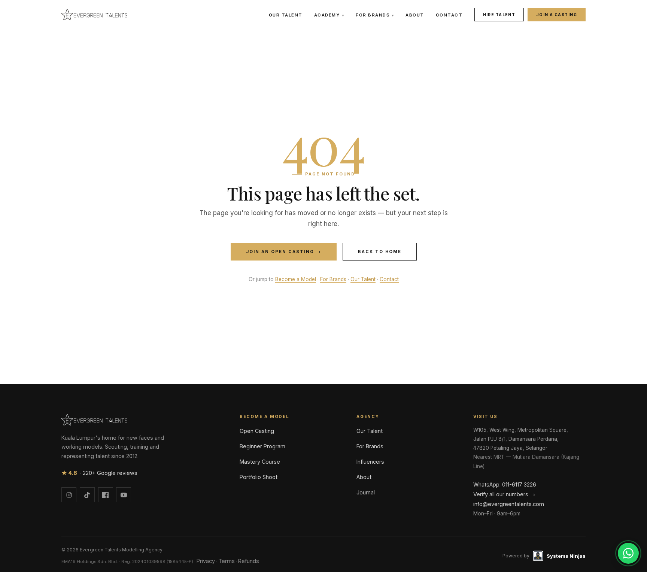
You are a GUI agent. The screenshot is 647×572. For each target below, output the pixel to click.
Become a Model (295, 279)
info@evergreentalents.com (508, 504)
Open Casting (257, 431)
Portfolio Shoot (258, 477)
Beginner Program (262, 446)
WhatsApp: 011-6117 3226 (504, 484)
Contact (449, 15)
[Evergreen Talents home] (94, 14)
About (414, 15)
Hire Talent (499, 14)
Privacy (206, 561)
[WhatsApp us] (628, 553)
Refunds (248, 561)
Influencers (370, 461)
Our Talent (286, 15)
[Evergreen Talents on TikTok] (87, 494)
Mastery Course (260, 461)
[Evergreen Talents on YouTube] (123, 494)
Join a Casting (556, 14)
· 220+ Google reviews (99, 473)
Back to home (379, 251)
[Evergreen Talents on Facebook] (105, 494)
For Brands (375, 15)
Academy (329, 15)
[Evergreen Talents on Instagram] (68, 494)
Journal (365, 492)
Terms (226, 561)
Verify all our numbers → (504, 494)
